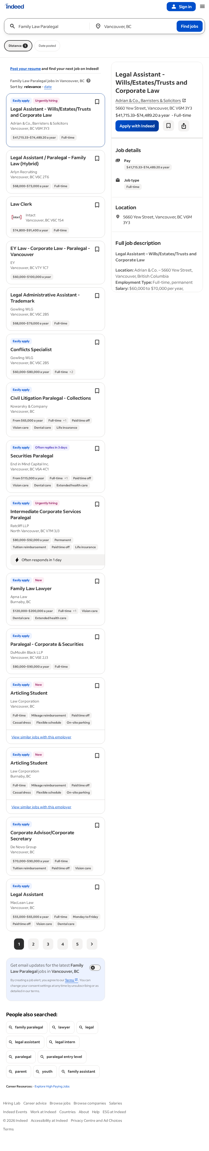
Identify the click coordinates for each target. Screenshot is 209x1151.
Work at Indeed (43, 1111)
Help (96, 1111)
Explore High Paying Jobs (52, 1086)
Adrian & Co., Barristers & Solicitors (148, 100)
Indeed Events (15, 1111)
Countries (67, 1111)
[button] (50, 112)
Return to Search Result (169, 65)
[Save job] (168, 125)
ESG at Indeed (114, 1111)
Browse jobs (60, 1103)
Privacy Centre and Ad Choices (96, 1120)
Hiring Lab (11, 1103)
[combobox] (49, 26)
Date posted (47, 46)
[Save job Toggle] (97, 101)
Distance (17, 46)
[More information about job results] (88, 81)
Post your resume (25, 68)
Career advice (35, 1103)
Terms (8, 1129)
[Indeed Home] (14, 6)
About (84, 1111)
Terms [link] (69, 980)
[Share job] (183, 125)
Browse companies (90, 1103)
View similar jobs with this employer (41, 737)
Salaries (115, 1103)
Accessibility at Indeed (49, 1120)
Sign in (185, 6)
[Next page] (92, 944)
